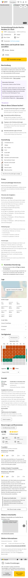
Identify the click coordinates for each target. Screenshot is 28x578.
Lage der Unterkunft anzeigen (14, 289)
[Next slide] (24, 526)
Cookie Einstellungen (7, 573)
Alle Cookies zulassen (19, 573)
